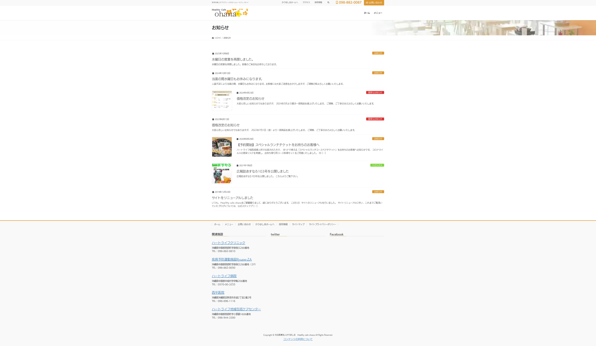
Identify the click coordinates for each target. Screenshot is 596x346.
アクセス (306, 2)
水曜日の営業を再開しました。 (233, 59)
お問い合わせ (375, 3)
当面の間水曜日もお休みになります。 (238, 78)
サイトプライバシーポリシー (322, 224)
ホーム (217, 224)
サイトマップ (298, 224)
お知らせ (378, 53)
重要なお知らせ (375, 92)
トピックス (377, 165)
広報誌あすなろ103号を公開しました (263, 171)
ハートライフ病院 (224, 275)
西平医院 (218, 292)
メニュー (229, 224)
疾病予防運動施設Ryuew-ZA (232, 259)
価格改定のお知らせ (250, 98)
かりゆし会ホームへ (290, 2)
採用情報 (318, 2)
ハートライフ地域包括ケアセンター (236, 309)
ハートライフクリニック (228, 242)
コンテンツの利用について (298, 339)
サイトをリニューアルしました (232, 197)
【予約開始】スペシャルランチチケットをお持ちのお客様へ (278, 144)
